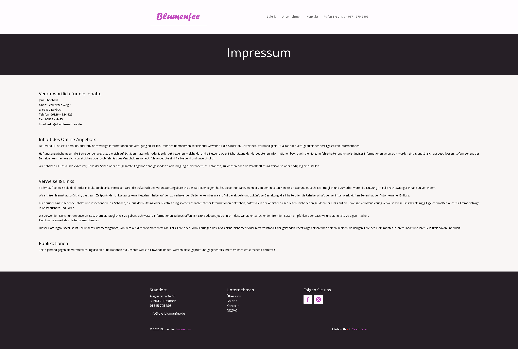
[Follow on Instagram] (318, 299)
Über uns (234, 296)
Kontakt (312, 16)
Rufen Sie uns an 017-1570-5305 (346, 16)
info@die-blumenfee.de (64, 124)
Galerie (271, 16)
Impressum (183, 329)
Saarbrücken (360, 329)
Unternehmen (291, 16)
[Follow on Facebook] (308, 299)
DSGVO (232, 310)
